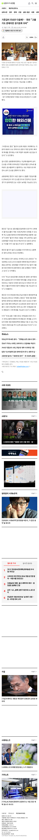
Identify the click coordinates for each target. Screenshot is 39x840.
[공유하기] (29, 3)
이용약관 (4, 813)
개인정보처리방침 (20, 813)
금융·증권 (26, 12)
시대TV (4, 416)
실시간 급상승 (27, 563)
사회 (37, 12)
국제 (32, 12)
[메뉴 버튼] (35, 3)
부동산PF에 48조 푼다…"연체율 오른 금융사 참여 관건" (19, 339)
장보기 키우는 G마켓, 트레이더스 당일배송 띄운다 (18, 343)
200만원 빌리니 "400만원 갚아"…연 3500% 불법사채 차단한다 (19, 356)
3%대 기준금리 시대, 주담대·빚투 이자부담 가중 (18, 347)
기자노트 (5, 774)
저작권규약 (11, 813)
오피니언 (4, 12)
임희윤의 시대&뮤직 (9, 493)
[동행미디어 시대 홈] (8, 3)
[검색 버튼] (32, 3)
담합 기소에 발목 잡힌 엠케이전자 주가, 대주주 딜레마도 (19, 351)
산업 (19, 12)
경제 (15, 12)
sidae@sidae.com (23, 366)
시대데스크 (6, 740)
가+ (35, 37)
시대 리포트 (6, 385)
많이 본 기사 (11, 563)
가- (27, 37)
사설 (3, 671)
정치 (10, 12)
